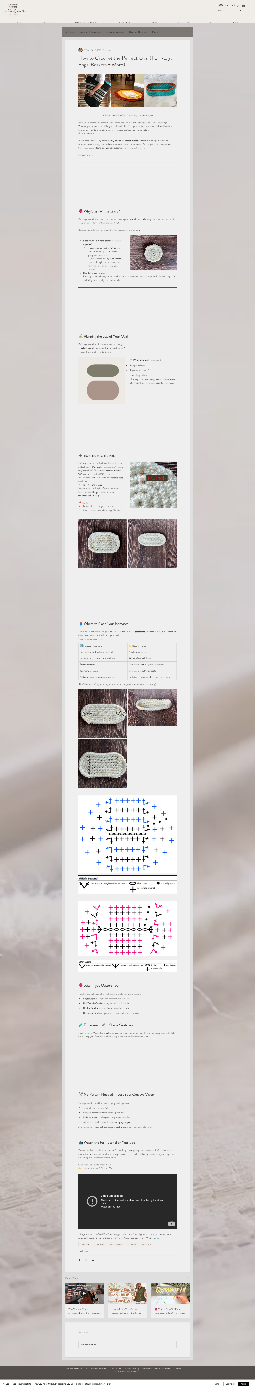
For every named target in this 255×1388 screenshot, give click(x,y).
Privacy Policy (131, 1368)
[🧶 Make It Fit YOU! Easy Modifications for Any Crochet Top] (170, 1293)
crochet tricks (146, 1244)
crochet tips (132, 1244)
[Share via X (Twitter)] (86, 1260)
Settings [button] (218, 1383)
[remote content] (127, 186)
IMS (119, 1368)
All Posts (69, 32)
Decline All (230, 1383)
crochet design (99, 1244)
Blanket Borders (138, 32)
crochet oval (84, 1244)
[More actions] (175, 50)
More (155, 32)
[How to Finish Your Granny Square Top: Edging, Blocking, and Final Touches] (127, 1293)
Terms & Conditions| (162, 1368)
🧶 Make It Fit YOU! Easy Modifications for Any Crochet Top (169, 1311)
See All (187, 1277)
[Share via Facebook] (79, 1260)
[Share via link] (99, 1260)
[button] (243, 5)
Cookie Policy (146, 1368)
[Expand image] (94, 90)
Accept (243, 1383)
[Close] (251, 1384)
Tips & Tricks (83, 1251)
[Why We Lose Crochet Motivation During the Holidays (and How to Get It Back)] (84, 1293)
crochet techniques (116, 1244)
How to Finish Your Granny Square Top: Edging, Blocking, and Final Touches (126, 1311)
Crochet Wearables (90, 32)
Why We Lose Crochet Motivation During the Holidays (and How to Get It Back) (83, 1311)
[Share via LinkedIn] (92, 1260)
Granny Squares (115, 32)
